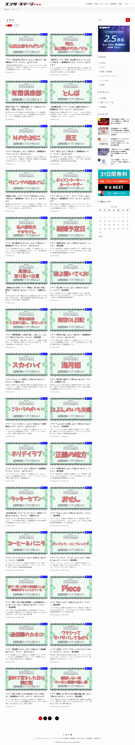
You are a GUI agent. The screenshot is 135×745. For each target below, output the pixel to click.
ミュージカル (104, 80)
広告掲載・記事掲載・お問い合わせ (74, 738)
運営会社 (97, 738)
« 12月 (100, 236)
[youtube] (71, 735)
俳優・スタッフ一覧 (106, 102)
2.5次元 (102, 63)
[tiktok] (69, 735)
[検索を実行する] (128, 20)
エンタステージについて (42, 738)
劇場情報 (103, 107)
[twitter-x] (64, 735)
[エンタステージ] (23, 4)
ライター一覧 (56, 738)
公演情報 (103, 98)
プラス (9, 25)
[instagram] (66, 735)
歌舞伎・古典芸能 (106, 72)
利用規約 (89, 738)
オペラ (102, 67)
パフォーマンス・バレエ (108, 76)
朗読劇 (102, 85)
